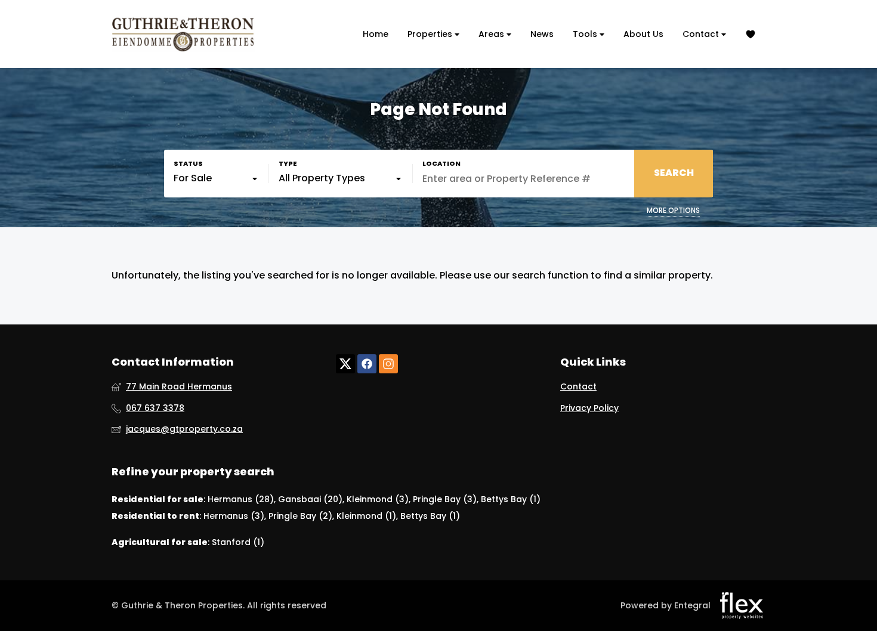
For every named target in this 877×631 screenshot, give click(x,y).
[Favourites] (750, 34)
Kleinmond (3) (378, 499)
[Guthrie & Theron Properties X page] (345, 364)
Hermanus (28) (241, 499)
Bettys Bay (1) (511, 499)
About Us (643, 34)
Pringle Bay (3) (445, 499)
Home (375, 34)
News (542, 34)
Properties (431, 34)
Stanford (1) (238, 542)
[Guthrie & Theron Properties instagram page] (388, 364)
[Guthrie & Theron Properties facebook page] (366, 364)
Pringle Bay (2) (300, 516)
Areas (492, 34)
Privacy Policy (589, 408)
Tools (586, 34)
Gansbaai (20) (310, 499)
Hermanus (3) (233, 516)
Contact (702, 34)
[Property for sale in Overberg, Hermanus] (183, 34)
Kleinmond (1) (366, 516)
